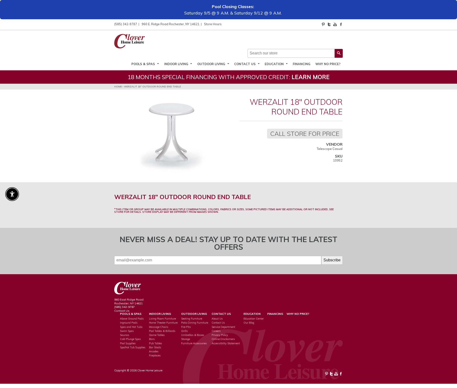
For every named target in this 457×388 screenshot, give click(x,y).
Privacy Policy (220, 335)
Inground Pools (129, 322)
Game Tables (157, 335)
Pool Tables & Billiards (162, 331)
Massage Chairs (158, 327)
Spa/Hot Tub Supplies (132, 347)
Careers (216, 331)
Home (118, 86)
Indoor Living (176, 64)
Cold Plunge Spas (130, 339)
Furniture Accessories (194, 343)
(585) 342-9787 (125, 24)
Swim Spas (127, 331)
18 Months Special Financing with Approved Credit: (229, 77)
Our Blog (248, 322)
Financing (301, 64)
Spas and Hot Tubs (131, 327)
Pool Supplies (128, 343)
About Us (217, 318)
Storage (185, 339)
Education (275, 64)
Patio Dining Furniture (194, 322)
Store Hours (213, 24)
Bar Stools (155, 347)
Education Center (253, 318)
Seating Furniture (191, 318)
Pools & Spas (143, 64)
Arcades (154, 351)
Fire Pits (186, 327)
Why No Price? (327, 64)
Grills (184, 331)
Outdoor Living (211, 64)
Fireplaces (155, 355)
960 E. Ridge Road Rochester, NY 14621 (170, 24)
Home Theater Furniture (163, 322)
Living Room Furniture (162, 318)
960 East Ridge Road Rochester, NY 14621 (129, 301)
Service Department (223, 327)
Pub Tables (155, 343)
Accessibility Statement (226, 343)
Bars (152, 339)
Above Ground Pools (132, 318)
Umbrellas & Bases (192, 335)
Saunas (124, 335)
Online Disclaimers (223, 339)
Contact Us (245, 64)
